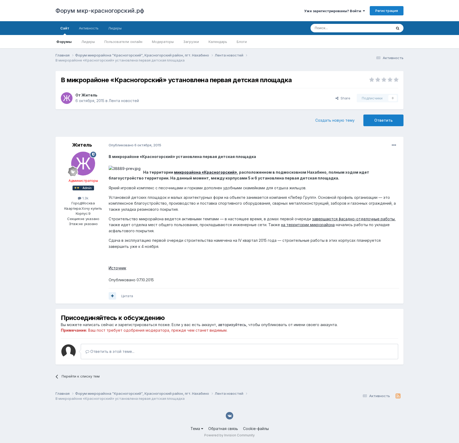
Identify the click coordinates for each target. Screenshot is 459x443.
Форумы (64, 42)
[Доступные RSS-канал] (398, 396)
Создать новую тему (335, 120)
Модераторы (163, 42)
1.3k (84, 198)
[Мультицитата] (112, 296)
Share (344, 98)
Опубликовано (135, 145)
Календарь (218, 42)
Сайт (64, 28)
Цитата (127, 296)
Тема (195, 428)
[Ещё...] (394, 145)
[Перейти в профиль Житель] (67, 98)
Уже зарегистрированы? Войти (333, 11)
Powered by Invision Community (229, 435)
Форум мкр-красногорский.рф (100, 10)
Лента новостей (124, 100)
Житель (89, 95)
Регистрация (386, 10)
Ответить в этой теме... (111, 351)
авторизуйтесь (232, 324)
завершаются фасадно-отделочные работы (353, 219)
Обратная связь (223, 428)
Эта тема (378, 28)
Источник (117, 268)
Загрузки (191, 42)
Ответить (383, 120)
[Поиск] (397, 28)
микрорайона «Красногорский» (205, 172)
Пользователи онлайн (123, 42)
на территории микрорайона (308, 224)
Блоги (242, 42)
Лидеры (88, 42)
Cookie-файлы (256, 428)
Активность (89, 28)
